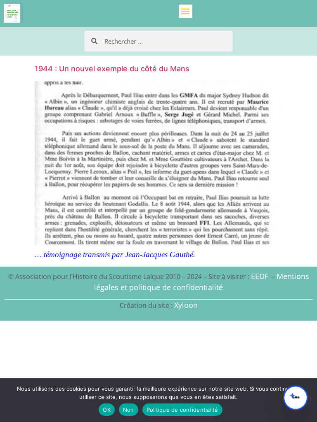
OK (107, 409)
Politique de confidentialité (182, 409)
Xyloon (186, 305)
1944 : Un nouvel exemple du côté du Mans (112, 68)
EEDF (259, 276)
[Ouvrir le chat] (295, 397)
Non (128, 409)
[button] (185, 11)
